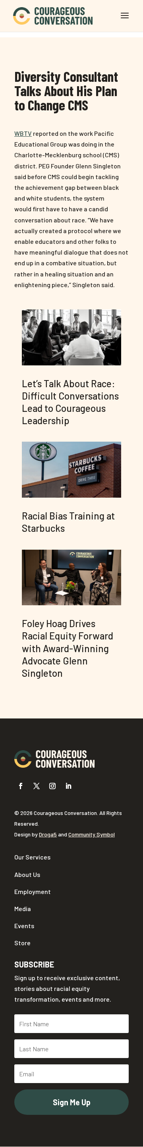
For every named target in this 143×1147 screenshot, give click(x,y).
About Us (27, 874)
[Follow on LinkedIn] (68, 786)
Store (22, 942)
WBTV (23, 133)
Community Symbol (91, 834)
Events (24, 925)
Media (22, 908)
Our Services (32, 857)
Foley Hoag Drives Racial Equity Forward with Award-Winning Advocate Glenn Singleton (67, 648)
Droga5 (48, 834)
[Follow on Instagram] (52, 786)
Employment (32, 891)
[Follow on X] (36, 786)
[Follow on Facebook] (20, 786)
